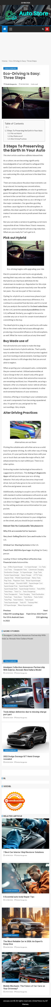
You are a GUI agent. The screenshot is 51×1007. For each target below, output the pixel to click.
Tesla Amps (8, 591)
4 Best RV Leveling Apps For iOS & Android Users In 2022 (13, 615)
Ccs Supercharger (31, 567)
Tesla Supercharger (11, 602)
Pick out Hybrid (16, 133)
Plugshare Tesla (18, 581)
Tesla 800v (41, 589)
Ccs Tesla (42, 567)
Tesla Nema (28, 597)
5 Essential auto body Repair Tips (18, 897)
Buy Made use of (17, 136)
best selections (40, 306)
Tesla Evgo (8, 597)
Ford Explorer (10, 846)
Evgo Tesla (38, 572)
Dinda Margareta (11, 84)
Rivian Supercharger (33, 581)
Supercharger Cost (35, 583)
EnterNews (37, 1001)
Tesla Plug (7, 600)
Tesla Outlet (38, 597)
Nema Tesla (36, 578)
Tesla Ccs (17, 591)
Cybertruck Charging (36, 570)
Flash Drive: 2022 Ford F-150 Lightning (37, 613)
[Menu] (10, 29)
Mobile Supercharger (22, 578)
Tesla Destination (37, 594)
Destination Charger (11, 572)
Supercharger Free (10, 586)
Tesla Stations (18, 600)
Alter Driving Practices (19, 139)
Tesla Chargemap (29, 591)
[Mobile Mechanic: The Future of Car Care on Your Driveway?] (25, 967)
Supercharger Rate (10, 589)
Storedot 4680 (21, 583)
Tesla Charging (10, 68)
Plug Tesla (7, 581)
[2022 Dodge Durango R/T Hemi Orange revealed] (25, 738)
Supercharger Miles (26, 586)
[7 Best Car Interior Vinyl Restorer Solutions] (25, 833)
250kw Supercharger (15, 567)
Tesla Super (29, 600)
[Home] (4, 29)
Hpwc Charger (26, 575)
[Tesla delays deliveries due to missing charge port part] (25, 693)
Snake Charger (9, 583)
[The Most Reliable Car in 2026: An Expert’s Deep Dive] (25, 923)
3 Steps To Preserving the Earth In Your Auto (24, 131)
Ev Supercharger (26, 572)
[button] (10, 29)
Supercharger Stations (27, 589)
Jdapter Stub (8, 578)
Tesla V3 (23, 602)
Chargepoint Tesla (20, 570)
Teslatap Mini (33, 602)
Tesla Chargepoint (10, 594)
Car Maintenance (11, 890)
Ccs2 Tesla (8, 570)
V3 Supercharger (10, 605)
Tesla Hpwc (18, 597)
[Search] (42, 29)
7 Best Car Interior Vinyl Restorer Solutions (23, 852)
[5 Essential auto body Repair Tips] (25, 878)
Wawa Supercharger (25, 605)
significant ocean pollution (15, 189)
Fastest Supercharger (11, 575)
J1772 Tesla (37, 575)
